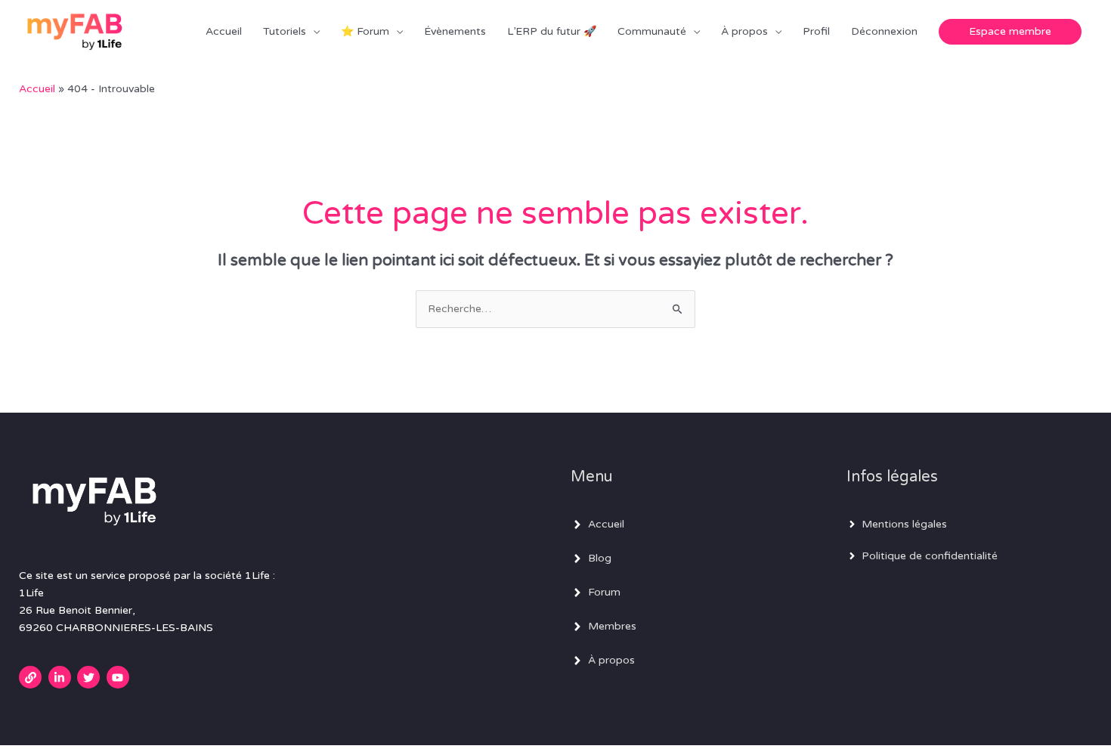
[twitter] (90, 677)
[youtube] (120, 677)
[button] (1010, 32)
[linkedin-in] (61, 677)
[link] (32, 677)
